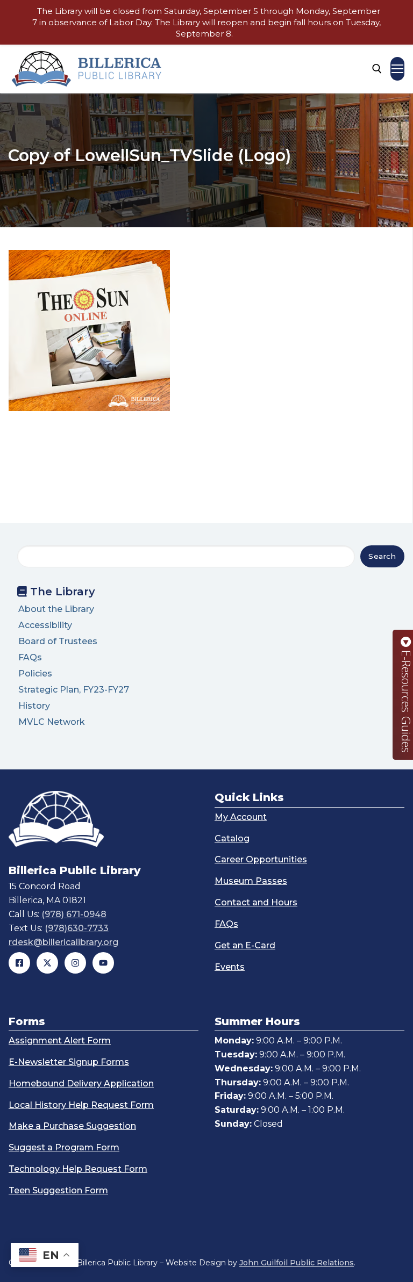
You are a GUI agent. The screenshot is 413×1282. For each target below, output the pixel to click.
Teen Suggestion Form (58, 1190)
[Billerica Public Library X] (47, 963)
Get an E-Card (245, 945)
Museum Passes (251, 881)
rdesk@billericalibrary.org (63, 942)
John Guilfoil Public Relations (296, 1262)
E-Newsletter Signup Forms (69, 1062)
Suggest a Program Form (64, 1147)
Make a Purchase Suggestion (72, 1126)
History (34, 706)
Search (382, 556)
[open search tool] (377, 69)
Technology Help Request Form (78, 1169)
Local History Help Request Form (81, 1105)
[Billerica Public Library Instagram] (75, 963)
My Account (241, 817)
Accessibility (45, 625)
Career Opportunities (261, 859)
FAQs (30, 657)
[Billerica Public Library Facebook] (19, 963)
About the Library (56, 609)
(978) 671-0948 (73, 914)
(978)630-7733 (77, 928)
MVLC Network (51, 722)
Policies (35, 673)
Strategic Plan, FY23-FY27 (73, 690)
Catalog (232, 838)
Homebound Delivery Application (81, 1083)
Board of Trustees (57, 641)
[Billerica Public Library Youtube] (103, 963)
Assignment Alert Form (60, 1040)
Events (230, 967)
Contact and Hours (256, 902)
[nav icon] (397, 69)
